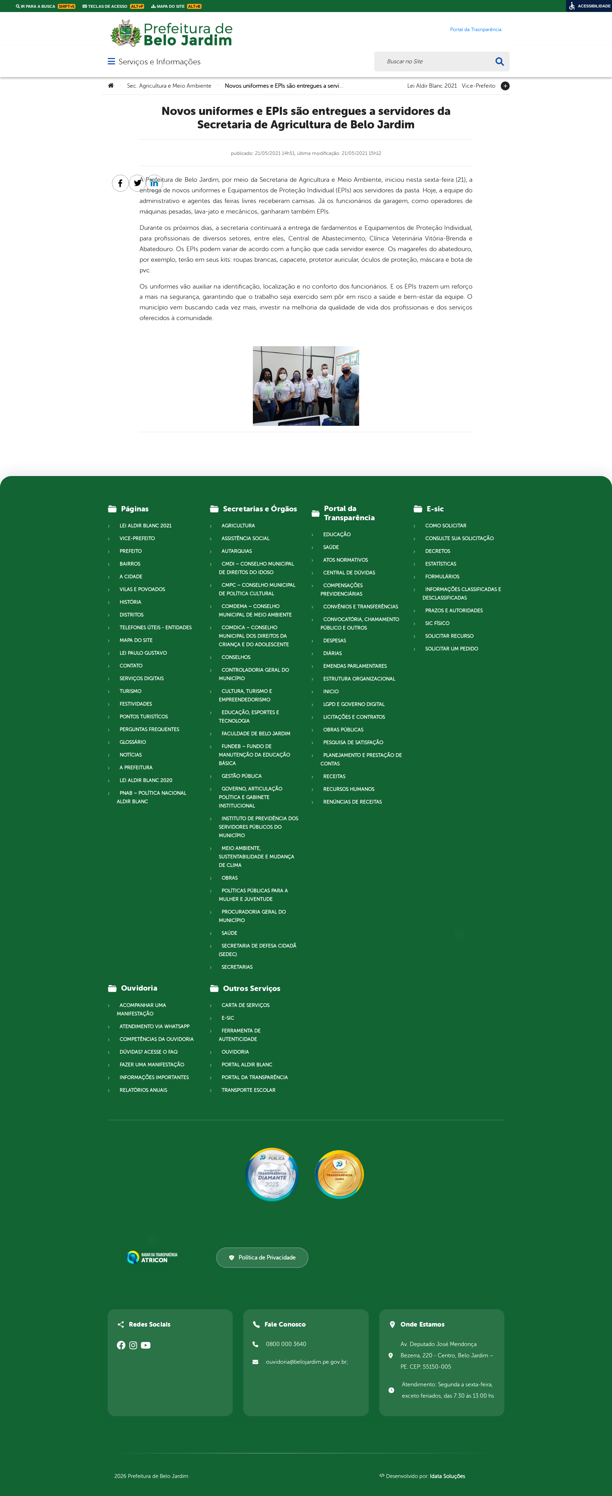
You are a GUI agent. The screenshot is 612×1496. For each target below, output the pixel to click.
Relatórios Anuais (143, 1090)
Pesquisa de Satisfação (353, 742)
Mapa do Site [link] (178, 6)
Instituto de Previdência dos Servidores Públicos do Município (258, 827)
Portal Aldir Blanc (247, 1064)
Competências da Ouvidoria (157, 1039)
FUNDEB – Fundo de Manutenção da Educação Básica (254, 755)
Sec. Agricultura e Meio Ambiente (169, 86)
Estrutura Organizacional (359, 679)
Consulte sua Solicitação (459, 538)
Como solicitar (445, 525)
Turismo (130, 691)
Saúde (229, 933)
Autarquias (237, 551)
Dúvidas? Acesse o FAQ (148, 1052)
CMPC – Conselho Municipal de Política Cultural (257, 589)
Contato (131, 665)
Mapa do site (136, 640)
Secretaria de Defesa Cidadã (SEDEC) (257, 950)
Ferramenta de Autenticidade (240, 1035)
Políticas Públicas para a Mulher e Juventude (253, 895)
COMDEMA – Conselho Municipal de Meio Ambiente (255, 610)
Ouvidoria (235, 1052)
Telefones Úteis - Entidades (156, 627)
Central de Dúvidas (349, 572)
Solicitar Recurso (449, 636)
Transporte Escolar (249, 1090)
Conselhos (236, 657)
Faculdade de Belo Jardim (256, 733)
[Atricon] (153, 1257)
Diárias (332, 653)
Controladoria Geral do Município (254, 674)
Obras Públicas (343, 729)
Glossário (133, 742)
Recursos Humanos (348, 789)
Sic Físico (437, 623)
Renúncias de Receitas (352, 802)
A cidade (131, 576)
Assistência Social (246, 538)
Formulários (442, 576)
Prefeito (131, 551)
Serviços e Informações (159, 61)
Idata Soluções (447, 1476)
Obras (230, 878)
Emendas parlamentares (355, 666)
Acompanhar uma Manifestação (141, 1009)
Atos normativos (345, 560)
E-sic (228, 1018)
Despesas (334, 640)
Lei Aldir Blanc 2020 (146, 780)
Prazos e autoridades (454, 610)
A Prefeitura (136, 767)
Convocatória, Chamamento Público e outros (360, 624)
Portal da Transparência (255, 1077)
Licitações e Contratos (354, 717)
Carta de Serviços (246, 1005)
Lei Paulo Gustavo (143, 653)
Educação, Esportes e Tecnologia (249, 717)
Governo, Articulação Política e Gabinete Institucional (250, 797)
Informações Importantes (154, 1077)
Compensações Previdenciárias (342, 590)
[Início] (111, 86)
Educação (337, 534)
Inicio (331, 691)
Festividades (136, 704)
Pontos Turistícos (144, 716)
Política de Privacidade (267, 1257)
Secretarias (237, 967)
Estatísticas (440, 564)
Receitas (334, 776)
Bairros (130, 564)
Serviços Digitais (142, 678)
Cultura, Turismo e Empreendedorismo (245, 695)
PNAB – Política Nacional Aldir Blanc (151, 797)
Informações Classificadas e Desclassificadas (462, 594)
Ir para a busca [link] (47, 6)
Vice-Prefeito (478, 85)
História (130, 602)
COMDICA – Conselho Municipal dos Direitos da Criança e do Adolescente (254, 636)
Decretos (437, 551)
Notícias (131, 755)
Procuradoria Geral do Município (252, 916)
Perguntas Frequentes (149, 729)
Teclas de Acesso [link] (115, 6)
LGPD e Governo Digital (354, 704)
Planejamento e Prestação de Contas (361, 759)
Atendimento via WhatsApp (154, 1026)
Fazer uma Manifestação (152, 1064)
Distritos (131, 614)
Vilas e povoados (142, 589)
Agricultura (238, 525)
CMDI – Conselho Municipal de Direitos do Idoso (256, 568)
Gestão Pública (242, 776)
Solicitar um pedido (451, 648)
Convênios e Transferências (360, 606)
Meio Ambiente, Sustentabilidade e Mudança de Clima (256, 857)
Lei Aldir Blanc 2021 (432, 85)
